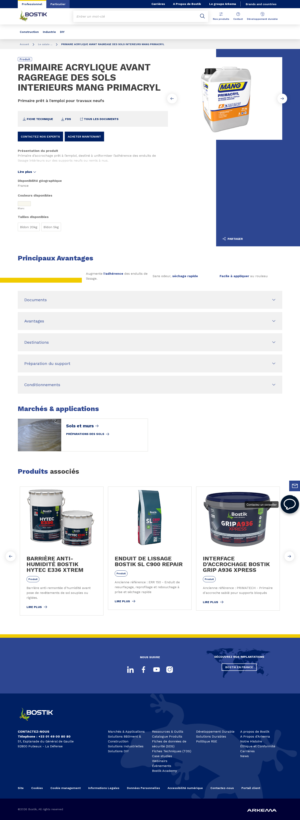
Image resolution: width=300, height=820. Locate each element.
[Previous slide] (172, 98)
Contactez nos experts (40, 136)
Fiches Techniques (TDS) (171, 751)
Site (21, 788)
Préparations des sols (85, 434)
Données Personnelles (143, 788)
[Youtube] (156, 669)
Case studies (162, 756)
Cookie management (65, 788)
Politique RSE (206, 741)
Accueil (24, 44)
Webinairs (159, 761)
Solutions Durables (211, 736)
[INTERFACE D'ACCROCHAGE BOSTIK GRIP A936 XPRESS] (238, 548)
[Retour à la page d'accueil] (36, 16)
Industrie (49, 31)
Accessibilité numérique (185, 788)
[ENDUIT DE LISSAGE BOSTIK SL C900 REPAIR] (149, 548)
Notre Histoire (251, 741)
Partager (235, 238)
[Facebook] (143, 669)
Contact (238, 19)
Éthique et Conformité (257, 746)
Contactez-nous (222, 788)
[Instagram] (169, 669)
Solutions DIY (118, 751)
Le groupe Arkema (222, 4)
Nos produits (221, 19)
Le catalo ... (45, 44)
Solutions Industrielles (125, 746)
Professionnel (32, 4)
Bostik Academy (164, 771)
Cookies (37, 788)
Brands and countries (261, 4)
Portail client (250, 788)
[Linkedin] (130, 669)
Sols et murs (80, 426)
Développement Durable (215, 731)
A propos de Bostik (254, 731)
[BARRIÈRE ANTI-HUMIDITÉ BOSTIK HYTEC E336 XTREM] (61, 551)
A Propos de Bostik (187, 4)
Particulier (58, 4)
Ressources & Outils (167, 731)
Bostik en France (239, 667)
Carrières (158, 4)
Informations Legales (103, 788)
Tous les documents (101, 119)
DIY (62, 31)
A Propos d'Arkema (255, 736)
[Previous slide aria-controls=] (11, 556)
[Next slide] (282, 98)
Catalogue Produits (167, 736)
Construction (29, 31)
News (244, 756)
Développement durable (262, 19)
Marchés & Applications (126, 731)
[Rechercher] (202, 16)
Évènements (161, 766)
